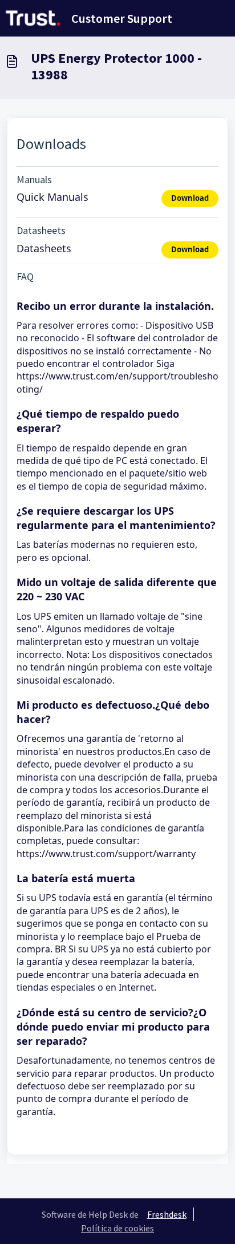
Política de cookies (117, 1228)
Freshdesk (167, 1214)
